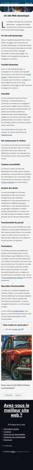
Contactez (7, 432)
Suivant (18, 395)
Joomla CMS (17, 329)
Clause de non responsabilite (14, 434)
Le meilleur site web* (10, 3)
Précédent (9, 395)
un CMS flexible (18, 311)
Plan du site (8, 440)
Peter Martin (8, 445)
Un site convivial (7, 182)
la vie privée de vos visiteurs (12, 278)
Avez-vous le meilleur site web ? (16, 410)
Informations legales (11, 429)
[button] (28, 3)
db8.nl (13, 451)
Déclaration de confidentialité (14, 437)
